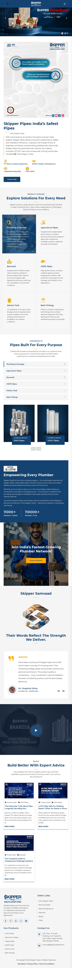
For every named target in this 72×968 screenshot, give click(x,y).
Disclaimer (22, 964)
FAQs (41, 920)
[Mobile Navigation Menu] (7, 4)
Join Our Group (36, 560)
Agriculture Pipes (11, 937)
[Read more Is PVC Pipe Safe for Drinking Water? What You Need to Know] (52, 790)
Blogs (41, 916)
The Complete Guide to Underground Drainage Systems (19, 860)
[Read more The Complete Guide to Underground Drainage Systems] (19, 843)
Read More (9, 826)
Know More (11, 179)
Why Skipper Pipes (46, 901)
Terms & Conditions (46, 964)
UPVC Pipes (19, 440)
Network (42, 912)
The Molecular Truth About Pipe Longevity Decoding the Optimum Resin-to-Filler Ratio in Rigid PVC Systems (19, 807)
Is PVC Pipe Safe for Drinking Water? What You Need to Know (52, 807)
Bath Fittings (10, 953)
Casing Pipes (9, 941)
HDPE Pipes (9, 945)
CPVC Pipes (53, 440)
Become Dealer (45, 905)
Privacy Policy (32, 964)
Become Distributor (46, 909)
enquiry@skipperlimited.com (53, 945)
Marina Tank (9, 949)
